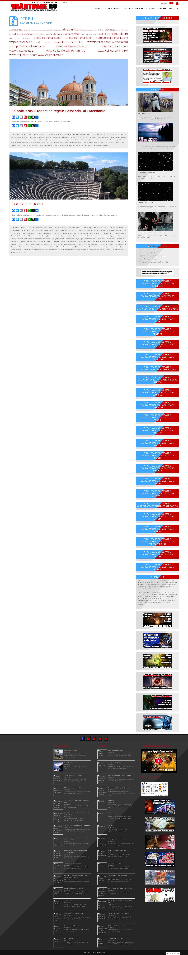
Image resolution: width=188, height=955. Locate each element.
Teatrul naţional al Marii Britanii (21, 250)
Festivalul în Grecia (17, 236)
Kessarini (43, 241)
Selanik (117, 143)
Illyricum (48, 140)
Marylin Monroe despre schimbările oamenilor (153, 262)
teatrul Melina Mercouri (118, 247)
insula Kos (88, 239)
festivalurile (46, 239)
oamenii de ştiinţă (93, 34)
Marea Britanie (85, 34)
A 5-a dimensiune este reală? (146, 202)
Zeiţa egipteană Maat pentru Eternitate (119, 788)
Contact (173, 8)
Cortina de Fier (49, 137)
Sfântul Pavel (21, 145)
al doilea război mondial (45, 134)
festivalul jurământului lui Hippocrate (91, 236)
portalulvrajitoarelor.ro (113, 33)
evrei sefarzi (80, 137)
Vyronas (85, 250)
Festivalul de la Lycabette (50, 233)
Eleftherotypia (91, 230)
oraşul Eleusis (52, 244)
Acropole (58, 228)
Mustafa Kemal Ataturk (37, 143)
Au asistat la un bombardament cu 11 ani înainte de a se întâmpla (75, 876)
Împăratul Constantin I (59, 140)
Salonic (106, 143)
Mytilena (38, 244)
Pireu (61, 143)
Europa (91, 30)
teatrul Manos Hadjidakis (102, 247)
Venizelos (72, 145)
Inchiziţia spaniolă (84, 140)
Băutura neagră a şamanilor (115, 750)
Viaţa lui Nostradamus (114, 763)
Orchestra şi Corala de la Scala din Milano (106, 244)
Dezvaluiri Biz (158, 246)
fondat (112, 137)
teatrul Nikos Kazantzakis (40, 250)
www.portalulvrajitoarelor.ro (27, 46)
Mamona (110, 825)
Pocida (66, 143)
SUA (10, 38)
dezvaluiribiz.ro (72, 29)
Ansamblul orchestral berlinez (78, 228)
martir (19, 143)
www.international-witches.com (107, 42)
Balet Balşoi (111, 228)
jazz (31, 241)
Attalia (67, 134)
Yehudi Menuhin (105, 250)
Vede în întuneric (68, 901)
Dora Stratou (82, 230)
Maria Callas (97, 241)
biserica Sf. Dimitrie (93, 134)
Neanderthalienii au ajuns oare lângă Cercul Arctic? (120, 901)
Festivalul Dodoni (105, 233)
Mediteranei (26, 143)
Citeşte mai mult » (126, 756)
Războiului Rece (88, 143)
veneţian (79, 250)
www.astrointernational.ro (68, 42)
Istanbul (103, 140)
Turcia (66, 145)
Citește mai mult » (163, 119)
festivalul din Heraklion (79, 233)
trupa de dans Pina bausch (67, 250)
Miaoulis (104, 241)
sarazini (111, 143)
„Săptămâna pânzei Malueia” (45, 228)
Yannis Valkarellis (94, 250)
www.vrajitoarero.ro (50, 55)
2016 (10, 30)
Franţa (126, 30)
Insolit (89, 145)
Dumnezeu (85, 30)
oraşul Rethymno (63, 244)
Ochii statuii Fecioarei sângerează (117, 876)
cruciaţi (57, 137)
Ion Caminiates (96, 140)
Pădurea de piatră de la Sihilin (72, 863)
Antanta (56, 134)
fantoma (103, 30)
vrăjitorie (47, 42)
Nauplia (44, 244)
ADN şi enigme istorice (144, 113)
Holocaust (42, 140)
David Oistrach (53, 230)
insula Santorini (117, 239)
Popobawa (111, 800)
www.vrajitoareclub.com (115, 46)
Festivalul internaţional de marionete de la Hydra (63, 236)
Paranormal (140, 8)
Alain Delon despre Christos (148, 259)
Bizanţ (115, 134)
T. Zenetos (59, 247)
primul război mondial (76, 143)
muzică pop (24, 244)
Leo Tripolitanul (112, 140)
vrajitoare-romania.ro (79, 37)
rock (42, 247)
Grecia (36, 140)
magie (53, 33)
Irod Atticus (21, 241)
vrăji (38, 42)
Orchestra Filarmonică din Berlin (80, 244)
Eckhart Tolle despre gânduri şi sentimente (152, 256)
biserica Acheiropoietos (77, 134)
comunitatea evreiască (26, 137)
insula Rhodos (106, 239)
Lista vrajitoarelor (112, 8)
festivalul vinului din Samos (33, 239)
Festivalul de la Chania (18, 233)
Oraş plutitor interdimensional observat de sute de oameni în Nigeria (77, 839)
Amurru (110, 813)
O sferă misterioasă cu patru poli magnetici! (120, 888)
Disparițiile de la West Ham (71, 926)
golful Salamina (60, 239)
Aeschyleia (64, 228)
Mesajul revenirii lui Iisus (115, 863)
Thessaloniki (49, 145)
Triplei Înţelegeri (59, 145)
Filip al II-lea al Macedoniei (100, 137)
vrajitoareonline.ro (20, 42)
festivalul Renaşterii (17, 239)
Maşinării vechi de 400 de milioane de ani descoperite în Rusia (75, 851)
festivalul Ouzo (121, 236)
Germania (12, 34)
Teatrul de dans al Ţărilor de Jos (73, 247)
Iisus (42, 34)
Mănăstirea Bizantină (85, 241)
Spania (28, 145)
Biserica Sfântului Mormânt (115, 938)
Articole (127, 8)
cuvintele (39, 30)
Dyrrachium (71, 137)
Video (151, 8)
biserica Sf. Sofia (106, 134)
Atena (62, 134)
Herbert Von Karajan (73, 239)
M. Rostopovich (72, 241)
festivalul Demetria (65, 233)
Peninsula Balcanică (52, 143)
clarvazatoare (32, 30)
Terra (17, 38)
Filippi (52, 239)
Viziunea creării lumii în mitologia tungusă (119, 775)
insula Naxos (97, 239)
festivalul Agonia (120, 230)
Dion (75, 230)
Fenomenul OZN (118, 30)
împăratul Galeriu (72, 140)
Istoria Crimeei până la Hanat (148, 253)
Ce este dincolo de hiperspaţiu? (146, 173)
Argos (90, 228)
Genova (20, 140)
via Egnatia (79, 145)
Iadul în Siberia (68, 938)
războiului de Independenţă (31, 247)
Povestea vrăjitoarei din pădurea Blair (118, 913)
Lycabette (63, 241)
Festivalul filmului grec (119, 233)
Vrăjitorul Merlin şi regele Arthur (117, 850)
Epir (98, 230)
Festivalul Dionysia (93, 233)
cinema (22, 230)
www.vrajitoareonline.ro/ (113, 50)
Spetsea (52, 247)
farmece (110, 29)
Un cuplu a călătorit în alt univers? (73, 888)
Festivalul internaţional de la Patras (35, 236)
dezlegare (59, 30)
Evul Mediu (97, 30)
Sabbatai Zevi (98, 143)
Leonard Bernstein (53, 241)
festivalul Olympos (109, 236)
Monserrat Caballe (114, 241)
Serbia (122, 143)
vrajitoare (26, 38)
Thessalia (41, 145)
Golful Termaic (28, 140)
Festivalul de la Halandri (33, 233)
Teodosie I (34, 145)
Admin (17, 134)
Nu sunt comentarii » (102, 145)
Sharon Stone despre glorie (148, 250)
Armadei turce (97, 228)
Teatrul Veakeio (53, 250)
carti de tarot (24, 30)
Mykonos (32, 244)
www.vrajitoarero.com (23, 55)
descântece (52, 30)
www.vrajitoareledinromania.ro (65, 50)
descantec (44, 30)
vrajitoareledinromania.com (112, 37)
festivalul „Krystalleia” (107, 230)
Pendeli (123, 244)
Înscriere (161, 8)
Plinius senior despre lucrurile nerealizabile (120, 926)
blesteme (16, 29)
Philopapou (14, 247)
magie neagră (73, 34)
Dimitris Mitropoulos (66, 230)
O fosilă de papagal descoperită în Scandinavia (77, 825)
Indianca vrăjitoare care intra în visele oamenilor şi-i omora (118, 839)
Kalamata (36, 241)
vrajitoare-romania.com (48, 37)
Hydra (82, 239)
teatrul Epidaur (89, 247)
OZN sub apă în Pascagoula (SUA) (73, 913)
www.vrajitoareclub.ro (21, 50)
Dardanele (64, 137)
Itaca (27, 241)
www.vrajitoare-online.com (73, 46)
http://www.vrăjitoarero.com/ (28, 34)
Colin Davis (39, 230)
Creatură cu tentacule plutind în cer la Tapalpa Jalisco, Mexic (77, 814)
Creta (46, 230)
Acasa (97, 8)
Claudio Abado (30, 230)
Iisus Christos (47, 34)
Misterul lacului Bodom (144, 143)
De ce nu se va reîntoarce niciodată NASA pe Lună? (152, 232)
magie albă (62, 34)
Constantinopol (39, 137)
